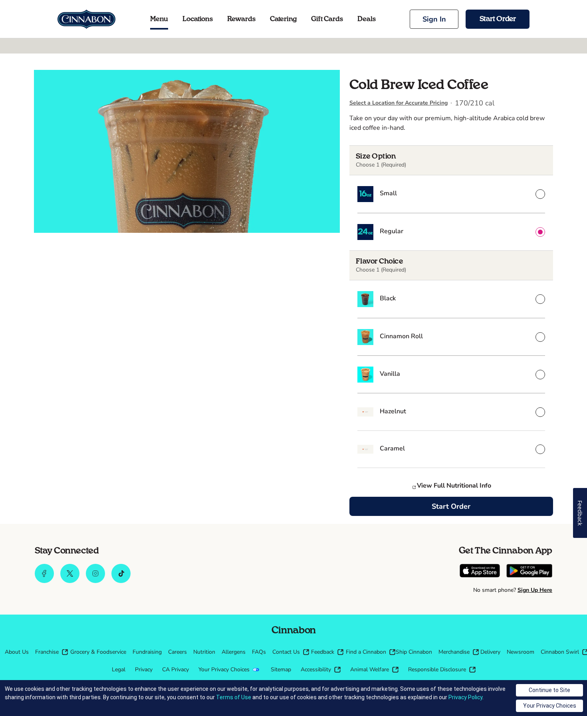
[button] (434, 19)
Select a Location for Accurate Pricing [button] (398, 103)
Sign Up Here (535, 590)
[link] (86, 19)
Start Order (451, 506)
